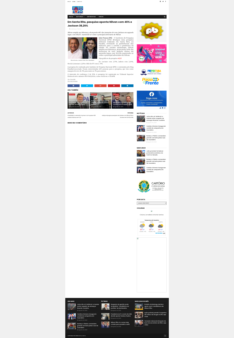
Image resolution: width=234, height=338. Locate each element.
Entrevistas (91, 16)
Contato (79, 1)
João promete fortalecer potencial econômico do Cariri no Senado (154, 153)
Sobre (74, 1)
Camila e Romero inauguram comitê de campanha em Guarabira (156, 128)
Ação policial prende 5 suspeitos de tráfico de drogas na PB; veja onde (155, 314)
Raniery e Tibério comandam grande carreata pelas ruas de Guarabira (156, 138)
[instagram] (160, 1)
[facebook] (166, 1)
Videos (101, 16)
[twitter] (163, 1)
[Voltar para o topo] (165, 335)
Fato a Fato (82, 335)
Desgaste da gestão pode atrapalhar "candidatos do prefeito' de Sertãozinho (78, 102)
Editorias (79, 16)
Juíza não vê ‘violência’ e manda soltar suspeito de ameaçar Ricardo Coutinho (155, 118)
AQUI (120, 58)
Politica (79, 29)
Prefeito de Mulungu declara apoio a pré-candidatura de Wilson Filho (154, 306)
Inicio (69, 1)
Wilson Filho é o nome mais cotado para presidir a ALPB (122, 103)
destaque (74, 29)
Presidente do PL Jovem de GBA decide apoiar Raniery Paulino (100, 102)
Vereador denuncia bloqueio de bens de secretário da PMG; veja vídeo (155, 323)
